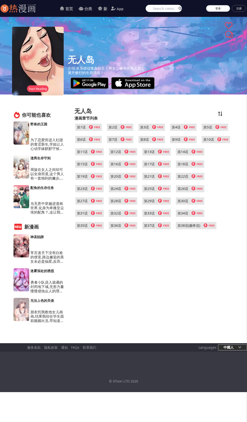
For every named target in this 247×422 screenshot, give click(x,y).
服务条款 (34, 347)
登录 (218, 8)
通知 (64, 347)
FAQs (75, 347)
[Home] (24, 8)
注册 (239, 8)
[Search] (179, 8)
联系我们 (89, 347)
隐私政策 (51, 347)
